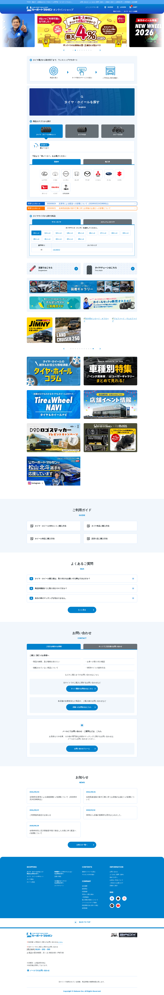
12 (46, 233)
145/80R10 (56, 250)
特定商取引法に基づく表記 (90, 905)
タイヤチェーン (59, 885)
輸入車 (107, 162)
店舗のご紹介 (110, 2)
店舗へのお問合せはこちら (82, 707)
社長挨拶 (84, 891)
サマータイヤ (56, 222)
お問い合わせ (84, 2)
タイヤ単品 (30, 879)
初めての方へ (117, 11)
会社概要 (134, 2)
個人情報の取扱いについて (90, 900)
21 (46, 239)
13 (57, 233)
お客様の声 (119, 2)
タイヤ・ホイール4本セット (35, 876)
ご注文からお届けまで (116, 883)
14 (68, 233)
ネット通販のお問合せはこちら (82, 688)
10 (34, 233)
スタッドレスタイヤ (108, 222)
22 (57, 239)
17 (101, 233)
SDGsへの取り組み (88, 894)
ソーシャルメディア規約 (89, 902)
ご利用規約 (127, 2)
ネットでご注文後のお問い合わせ (110, 646)
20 (34, 239)
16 (90, 233)
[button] (64, 50)
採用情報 (84, 908)
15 (79, 233)
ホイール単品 (31, 882)
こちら (60, 942)
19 (124, 233)
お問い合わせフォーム (82, 749)
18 (112, 233)
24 (79, 239)
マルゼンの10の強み (88, 874)
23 (68, 239)
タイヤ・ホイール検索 (130, 11)
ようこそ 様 (91, 7)
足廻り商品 (57, 876)
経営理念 (84, 889)
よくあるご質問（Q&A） (96, 2)
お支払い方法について (116, 880)
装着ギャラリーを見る (88, 872)
